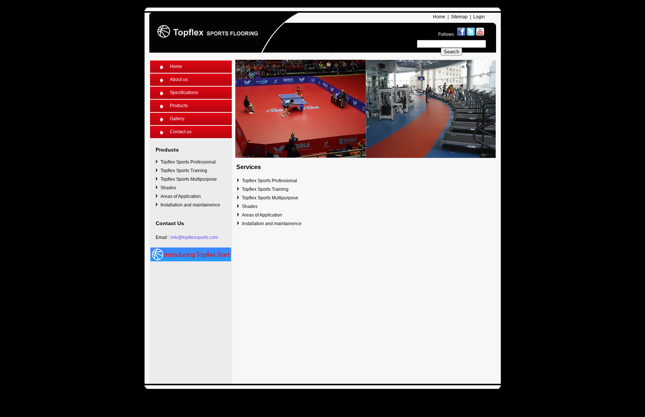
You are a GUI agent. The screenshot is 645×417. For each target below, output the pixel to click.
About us (179, 79)
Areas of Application (181, 196)
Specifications (184, 92)
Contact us (180, 131)
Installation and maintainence (190, 205)
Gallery (177, 118)
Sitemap (459, 16)
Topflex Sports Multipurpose (189, 179)
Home (439, 16)
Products (179, 105)
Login (479, 16)
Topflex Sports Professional (188, 162)
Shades (168, 187)
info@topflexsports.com (194, 237)
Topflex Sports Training (184, 170)
